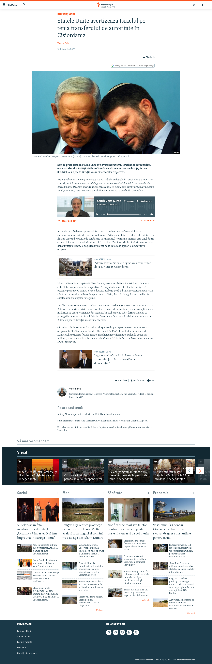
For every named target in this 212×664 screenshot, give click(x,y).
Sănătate (115, 493)
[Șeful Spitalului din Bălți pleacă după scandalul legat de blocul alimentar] (115, 592)
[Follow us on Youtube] (115, 632)
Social (22, 493)
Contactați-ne (24, 636)
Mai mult (100, 610)
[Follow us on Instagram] (122, 632)
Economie (161, 493)
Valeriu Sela (63, 43)
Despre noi (22, 647)
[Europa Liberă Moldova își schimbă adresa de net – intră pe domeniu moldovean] (24, 575)
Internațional (66, 14)
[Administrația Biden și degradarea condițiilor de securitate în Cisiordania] (75, 267)
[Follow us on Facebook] (108, 632)
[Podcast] (194, 5)
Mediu (67, 493)
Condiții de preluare (27, 653)
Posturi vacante (24, 642)
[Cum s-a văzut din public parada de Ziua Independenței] (83, 471)
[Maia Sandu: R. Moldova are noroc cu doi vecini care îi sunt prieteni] (24, 563)
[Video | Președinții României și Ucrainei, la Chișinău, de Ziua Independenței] (38, 471)
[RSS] (129, 632)
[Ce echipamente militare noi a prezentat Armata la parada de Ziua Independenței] (129, 471)
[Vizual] (203, 5)
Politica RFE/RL (24, 631)
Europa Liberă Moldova (111, 205)
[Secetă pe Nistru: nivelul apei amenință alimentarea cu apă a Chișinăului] (69, 599)
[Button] (149, 57)
